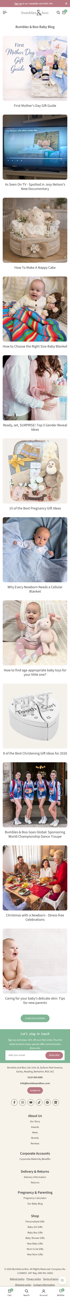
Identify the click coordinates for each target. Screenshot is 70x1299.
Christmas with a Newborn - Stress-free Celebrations (35, 917)
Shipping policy (23, 1285)
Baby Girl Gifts (35, 1227)
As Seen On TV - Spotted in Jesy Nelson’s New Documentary (35, 186)
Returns (35, 1182)
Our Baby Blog (35, 1204)
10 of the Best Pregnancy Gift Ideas (35, 508)
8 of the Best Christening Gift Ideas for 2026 (35, 753)
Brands (35, 1138)
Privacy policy (33, 1279)
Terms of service (51, 1279)
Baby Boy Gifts (35, 1232)
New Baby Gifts (35, 1244)
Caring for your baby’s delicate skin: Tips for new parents (35, 1000)
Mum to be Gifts (35, 1249)
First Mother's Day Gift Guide (35, 105)
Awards (35, 1127)
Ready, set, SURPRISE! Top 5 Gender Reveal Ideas (35, 427)
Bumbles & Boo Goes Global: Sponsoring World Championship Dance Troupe (35, 834)
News (35, 1132)
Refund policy (17, 1279)
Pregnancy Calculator (35, 1198)
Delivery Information (35, 1177)
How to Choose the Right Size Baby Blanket (35, 346)
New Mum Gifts (35, 1254)
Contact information (44, 1285)
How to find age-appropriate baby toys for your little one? (35, 672)
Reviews (35, 1143)
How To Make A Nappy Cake (35, 267)
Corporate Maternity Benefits (35, 1159)
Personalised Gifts (35, 1221)
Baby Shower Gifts (35, 1238)
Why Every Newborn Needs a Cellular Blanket (35, 589)
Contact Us (35, 1090)
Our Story (35, 1121)
